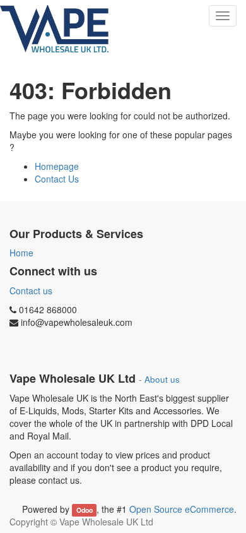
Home (21, 252)
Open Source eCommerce (181, 509)
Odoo (84, 510)
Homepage (57, 166)
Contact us (30, 290)
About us (162, 379)
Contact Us (57, 178)
